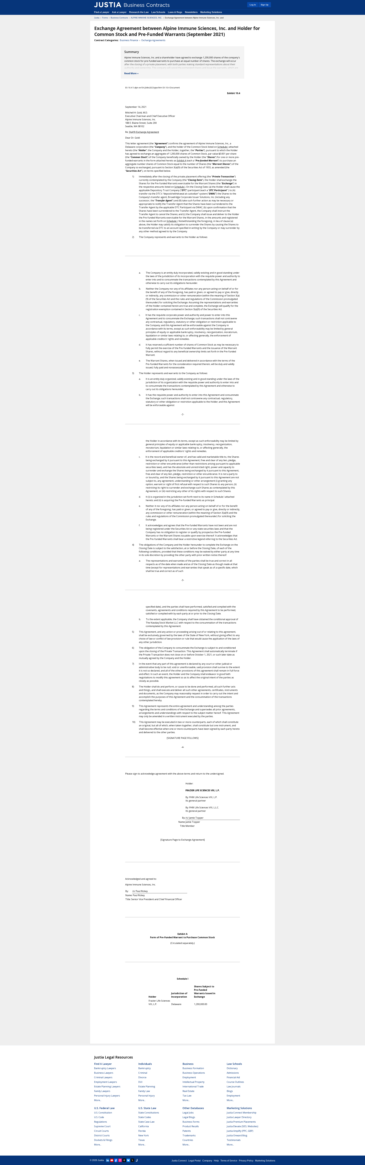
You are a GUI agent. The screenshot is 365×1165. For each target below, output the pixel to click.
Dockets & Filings (103, 1140)
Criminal (142, 1072)
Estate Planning (146, 1086)
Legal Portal (194, 1160)
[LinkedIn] (107, 1160)
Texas (141, 1140)
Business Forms (190, 1121)
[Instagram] (120, 1160)
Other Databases (193, 1108)
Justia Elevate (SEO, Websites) (242, 1126)
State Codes (144, 1117)
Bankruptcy (144, 1068)
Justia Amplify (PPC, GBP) (240, 1130)
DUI (140, 1082)
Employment (189, 1077)
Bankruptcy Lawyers (105, 1068)
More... (97, 1100)
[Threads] (124, 1160)
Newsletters (191, 12)
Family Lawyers (102, 1091)
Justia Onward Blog (237, 1135)
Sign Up (264, 5)
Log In (253, 5)
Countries (187, 1140)
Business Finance (129, 40)
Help (216, 1160)
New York (143, 1135)
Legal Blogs (188, 1117)
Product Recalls (190, 1126)
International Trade (193, 1086)
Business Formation (193, 1068)
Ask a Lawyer (119, 12)
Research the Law (139, 12)
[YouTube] (111, 1160)
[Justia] (107, 4)
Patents (186, 1130)
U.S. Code (99, 1117)
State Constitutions (148, 1112)
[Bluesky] (128, 1160)
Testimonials (234, 1140)
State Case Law (146, 1121)
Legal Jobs (188, 1112)
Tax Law (186, 1095)
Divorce (142, 1077)
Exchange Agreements (153, 40)
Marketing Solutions (211, 12)
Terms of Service (228, 1160)
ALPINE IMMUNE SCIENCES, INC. (146, 18)
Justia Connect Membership (241, 1112)
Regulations (100, 1121)
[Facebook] (116, 1160)
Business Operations (193, 1072)
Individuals (145, 1064)
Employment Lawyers (105, 1082)
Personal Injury (146, 1095)
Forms (105, 18)
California (143, 1126)
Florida (142, 1130)
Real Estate (188, 1091)
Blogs (230, 1091)
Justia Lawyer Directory (239, 1117)
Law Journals (234, 1086)
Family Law (144, 1091)
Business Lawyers (103, 1072)
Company (207, 1160)
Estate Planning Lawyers (107, 1086)
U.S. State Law (147, 1108)
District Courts (102, 1135)
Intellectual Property (193, 1082)
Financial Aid (233, 1077)
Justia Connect (179, 1160)
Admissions (233, 1072)
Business (187, 1064)
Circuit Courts (101, 1130)
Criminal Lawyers (103, 1077)
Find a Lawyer (101, 12)
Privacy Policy (246, 1160)
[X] (132, 1160)
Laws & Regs (175, 12)
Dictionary (232, 1068)
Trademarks (189, 1135)
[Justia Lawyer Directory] (136, 1160)
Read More (130, 73)
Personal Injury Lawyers (107, 1095)
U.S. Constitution (103, 1112)
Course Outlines (235, 1082)
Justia (96, 18)
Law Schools (158, 12)
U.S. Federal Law (104, 1108)
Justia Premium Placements (241, 1121)
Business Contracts (119, 18)
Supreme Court (102, 1126)
